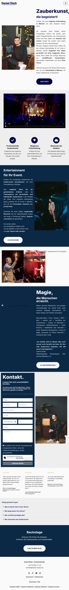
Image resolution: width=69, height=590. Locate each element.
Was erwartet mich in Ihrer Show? (17, 507)
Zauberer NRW (15, 587)
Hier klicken (19, 458)
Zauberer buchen (53, 587)
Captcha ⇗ (28, 460)
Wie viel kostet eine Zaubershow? (17, 519)
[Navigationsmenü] (65, 3)
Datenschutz (39, 577)
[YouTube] (36, 573)
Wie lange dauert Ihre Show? (15, 511)
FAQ (38, 582)
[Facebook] (32, 573)
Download (32, 582)
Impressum (29, 577)
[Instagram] (29, 573)
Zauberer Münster (41, 587)
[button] (34, 507)
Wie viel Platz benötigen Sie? (15, 515)
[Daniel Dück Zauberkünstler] (9, 4)
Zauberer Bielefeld (27, 587)
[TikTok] (40, 573)
